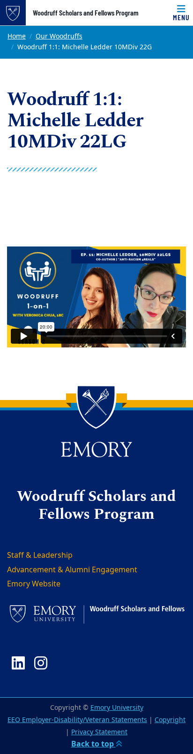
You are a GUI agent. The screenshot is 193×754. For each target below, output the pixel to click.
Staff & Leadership (40, 555)
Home (16, 36)
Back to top (93, 744)
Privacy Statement (99, 732)
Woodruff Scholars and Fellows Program (86, 12)
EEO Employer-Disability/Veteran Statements (77, 720)
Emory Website (33, 584)
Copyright (170, 720)
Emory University (116, 708)
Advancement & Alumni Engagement (72, 570)
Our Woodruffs (59, 36)
